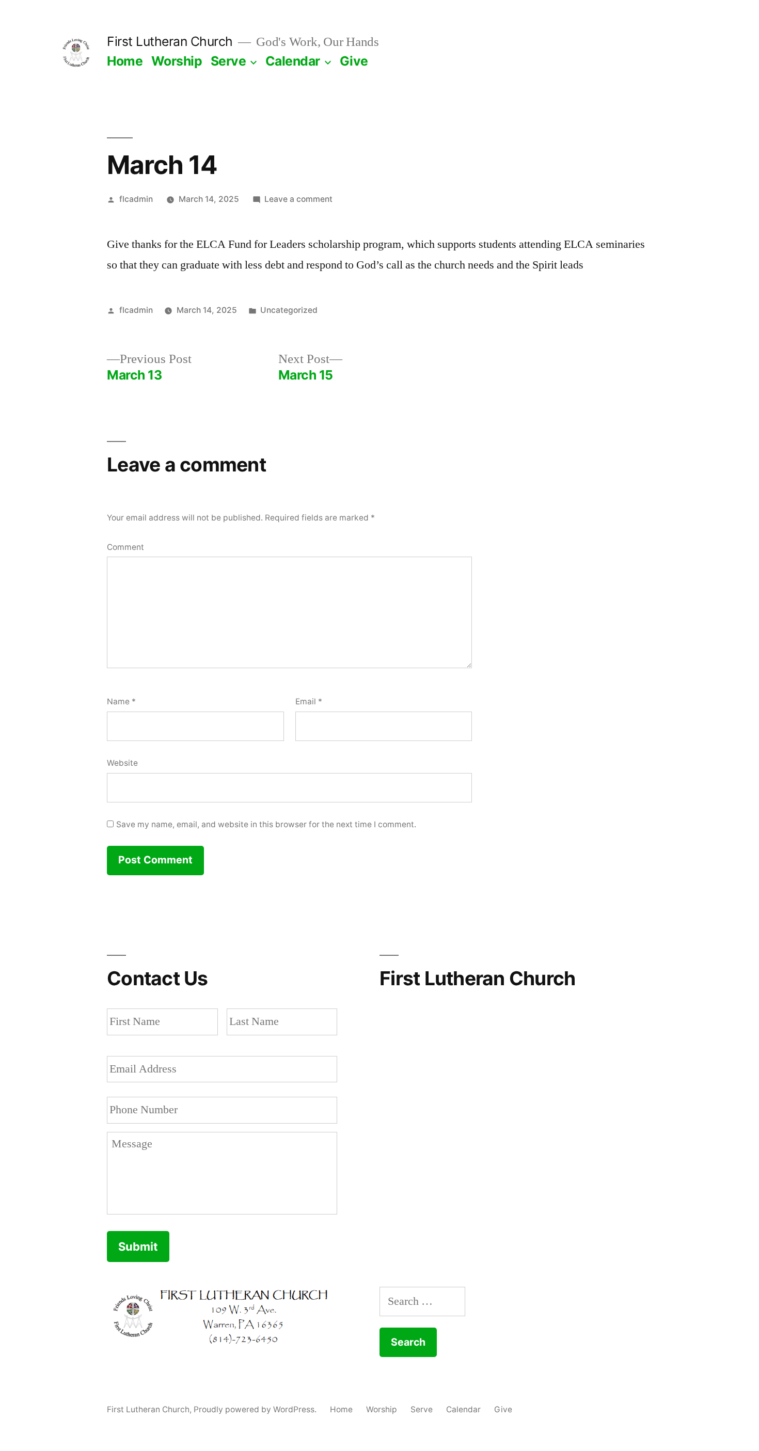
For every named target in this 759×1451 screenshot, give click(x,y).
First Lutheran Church (170, 41)
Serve (228, 61)
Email (308, 701)
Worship (176, 61)
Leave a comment (298, 199)
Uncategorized (289, 310)
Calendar (292, 61)
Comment (125, 547)
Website (122, 763)
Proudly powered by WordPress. (256, 1409)
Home (125, 61)
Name (121, 701)
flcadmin (136, 199)
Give (354, 61)
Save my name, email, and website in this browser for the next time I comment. (266, 824)
